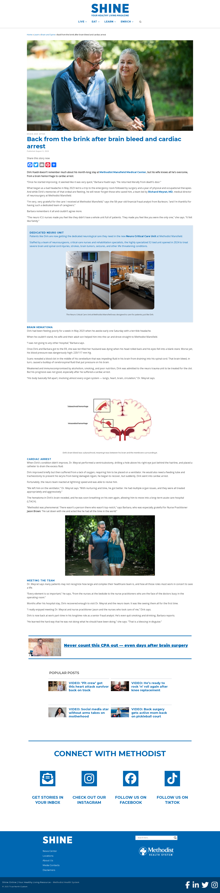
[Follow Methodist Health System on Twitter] (205, 885)
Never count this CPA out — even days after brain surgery (126, 645)
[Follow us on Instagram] (214, 885)
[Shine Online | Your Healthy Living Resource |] (110, 9)
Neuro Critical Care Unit (141, 236)
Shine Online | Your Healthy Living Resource (26, 882)
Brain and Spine (48, 34)
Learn (36, 34)
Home (29, 34)
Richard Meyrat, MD (160, 191)
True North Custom (18, 887)
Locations (48, 856)
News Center (50, 851)
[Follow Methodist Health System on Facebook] (187, 885)
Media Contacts (51, 865)
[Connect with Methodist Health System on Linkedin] (196, 885)
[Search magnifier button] (175, 838)
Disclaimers (49, 870)
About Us (48, 860)
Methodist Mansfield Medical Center (123, 172)
